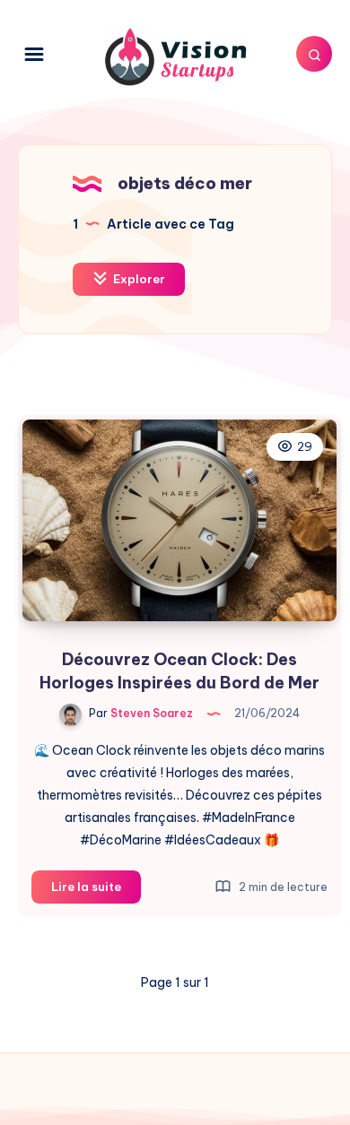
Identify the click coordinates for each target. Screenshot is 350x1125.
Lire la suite (96, 891)
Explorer (137, 279)
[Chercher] (314, 54)
